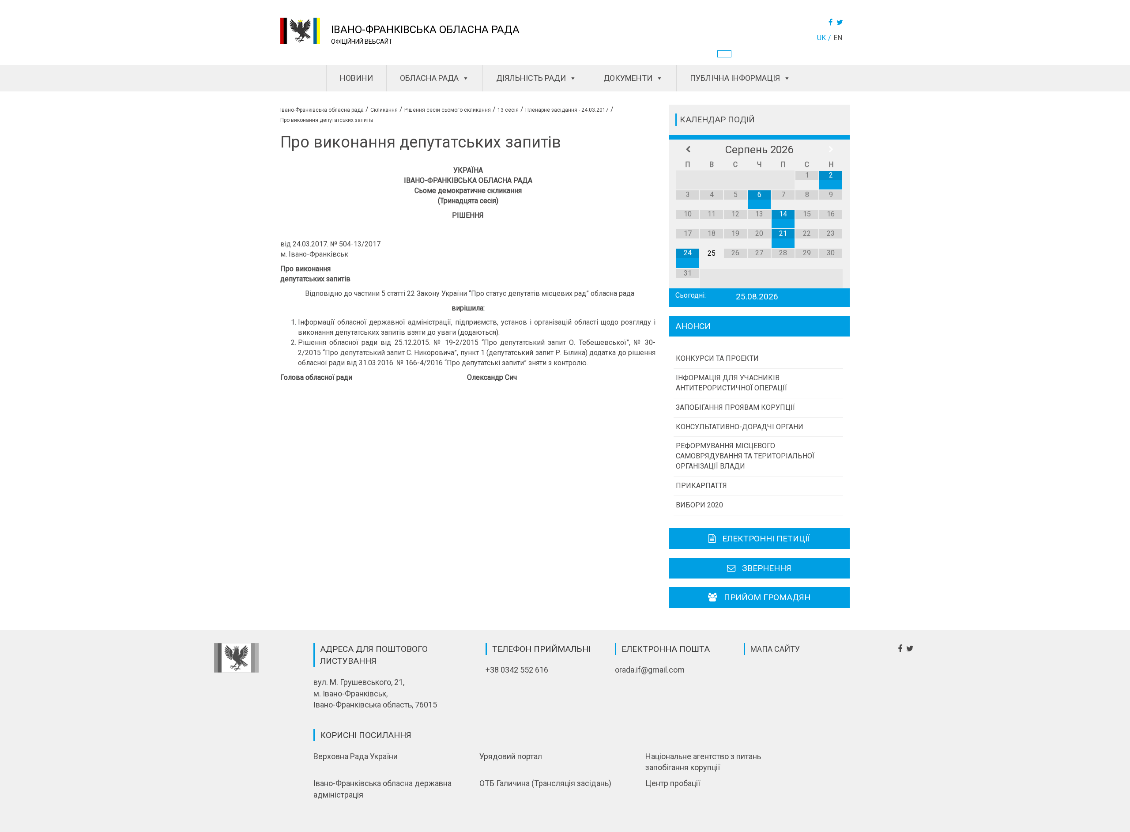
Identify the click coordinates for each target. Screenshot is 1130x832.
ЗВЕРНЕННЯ (766, 568)
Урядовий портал (510, 756)
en (837, 38)
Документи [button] (627, 78)
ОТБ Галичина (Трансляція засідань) (545, 783)
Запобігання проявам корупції (735, 407)
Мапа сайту (775, 649)
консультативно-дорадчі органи (739, 427)
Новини (356, 78)
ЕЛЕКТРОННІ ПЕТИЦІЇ (766, 538)
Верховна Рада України (355, 756)
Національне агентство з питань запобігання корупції (703, 762)
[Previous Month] (688, 149)
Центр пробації (672, 783)
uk (821, 38)
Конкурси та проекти (717, 358)
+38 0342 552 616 (517, 669)
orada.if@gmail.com (650, 669)
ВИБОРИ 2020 (699, 505)
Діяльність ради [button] (531, 78)
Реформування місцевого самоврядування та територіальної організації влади (745, 456)
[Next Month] (831, 149)
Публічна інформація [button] (735, 78)
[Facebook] (832, 22)
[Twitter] (840, 22)
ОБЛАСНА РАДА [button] (429, 78)
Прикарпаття (701, 485)
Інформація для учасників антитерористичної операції (731, 383)
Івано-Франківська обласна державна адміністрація (382, 789)
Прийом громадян (767, 597)
